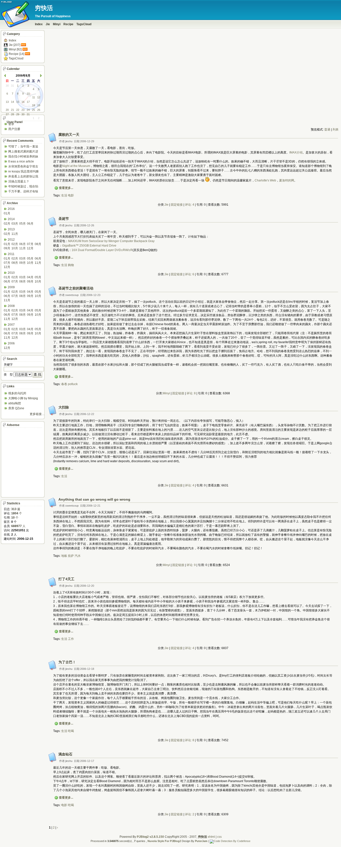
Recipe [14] (16, 54)
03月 (14, 223)
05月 (22, 223)
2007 (11, 324)
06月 (30, 223)
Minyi (56, 24)
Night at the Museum (76, 166)
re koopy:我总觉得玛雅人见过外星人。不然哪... (24, 172)
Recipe (68, 24)
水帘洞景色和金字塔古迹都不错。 (23, 167)
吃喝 (71, 731)
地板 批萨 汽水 (71, 556)
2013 (11, 229)
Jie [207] (14, 45)
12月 (30, 248)
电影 (71, 195)
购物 (71, 265)
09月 (7, 248)
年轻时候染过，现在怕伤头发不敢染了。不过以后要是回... (23, 187)
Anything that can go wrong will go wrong (94, 499)
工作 (71, 639)
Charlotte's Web (265, 180)
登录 (11, 124)
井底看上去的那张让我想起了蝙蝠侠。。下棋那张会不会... (23, 177)
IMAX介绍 (296, 152)
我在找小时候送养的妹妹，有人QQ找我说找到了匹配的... (24, 157)
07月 (30, 244)
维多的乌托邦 (17, 393)
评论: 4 (189, 204)
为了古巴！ (67, 662)
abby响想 (14, 403)
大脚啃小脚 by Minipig (23, 398)
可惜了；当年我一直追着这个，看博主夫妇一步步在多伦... (23, 147)
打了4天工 (66, 579)
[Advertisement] (193, 116)
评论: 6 (189, 274)
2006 (11, 343)
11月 (14, 234)
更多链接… (37, 414)
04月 (30, 277)
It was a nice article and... (21, 162)
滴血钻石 (65, 754)
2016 (11, 209)
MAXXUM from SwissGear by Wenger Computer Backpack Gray (111, 241)
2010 (11, 273)
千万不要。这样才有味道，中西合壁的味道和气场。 (23, 192)
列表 (336, 129)
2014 (11, 219)
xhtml (211, 837)
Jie (48, 24)
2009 (11, 287)
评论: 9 (191, 565)
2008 (11, 306)
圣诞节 (63, 219)
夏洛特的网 (286, 180)
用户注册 (14, 129)
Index (39, 24)
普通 (327, 129)
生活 (64, 195)
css (219, 837)
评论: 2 (189, 814)
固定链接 (177, 204)
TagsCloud (83, 24)
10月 (14, 248)
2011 (11, 254)
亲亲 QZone (16, 408)
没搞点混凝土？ (18, 181)
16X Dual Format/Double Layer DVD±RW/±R (102, 250)
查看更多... (66, 188)
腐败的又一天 (68, 135)
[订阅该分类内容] (24, 45)
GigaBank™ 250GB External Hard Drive (89, 245)
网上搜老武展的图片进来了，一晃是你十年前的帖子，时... (23, 152)
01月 (7, 213)
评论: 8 (191, 393)
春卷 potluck (69, 384)
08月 (38, 244)
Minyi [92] (15, 49)
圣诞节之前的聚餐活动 (75, 288)
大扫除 (63, 407)
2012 (11, 239)
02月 (7, 223)
